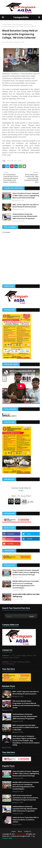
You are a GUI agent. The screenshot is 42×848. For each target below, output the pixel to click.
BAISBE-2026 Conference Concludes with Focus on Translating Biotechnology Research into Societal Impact (26, 584)
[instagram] (11, 539)
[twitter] (31, 534)
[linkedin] (31, 539)
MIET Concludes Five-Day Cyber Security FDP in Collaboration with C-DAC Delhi (25, 727)
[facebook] (11, 534)
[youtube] (11, 544)
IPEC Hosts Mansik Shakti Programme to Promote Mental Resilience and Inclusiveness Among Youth (26, 704)
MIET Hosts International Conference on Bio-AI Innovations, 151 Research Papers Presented (26, 797)
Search (31, 616)
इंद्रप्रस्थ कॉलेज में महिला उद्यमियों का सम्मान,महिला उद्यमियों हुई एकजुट (26, 595)
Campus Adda (8, 42)
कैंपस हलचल (10, 161)
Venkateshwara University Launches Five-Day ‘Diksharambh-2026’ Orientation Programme (25, 216)
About (20, 831)
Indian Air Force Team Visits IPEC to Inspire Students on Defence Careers (26, 819)
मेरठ (15, 161)
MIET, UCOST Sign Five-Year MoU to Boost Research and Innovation (26, 206)
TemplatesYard (19, 843)
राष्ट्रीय (9, 24)
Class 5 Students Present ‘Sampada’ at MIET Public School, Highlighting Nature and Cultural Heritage (26, 195)
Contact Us (27, 831)
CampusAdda (21, 17)
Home (4, 24)
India (21, 489)
